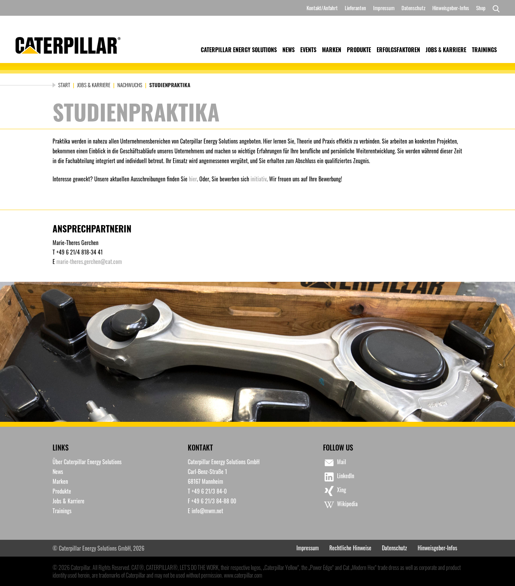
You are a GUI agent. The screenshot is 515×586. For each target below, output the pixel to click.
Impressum (383, 8)
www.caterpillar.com (243, 575)
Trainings (484, 50)
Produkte (359, 50)
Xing (341, 490)
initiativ (258, 179)
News (288, 50)
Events (308, 50)
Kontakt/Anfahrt (322, 8)
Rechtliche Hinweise (350, 548)
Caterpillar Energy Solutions (239, 50)
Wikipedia (347, 504)
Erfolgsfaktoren (398, 50)
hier (193, 179)
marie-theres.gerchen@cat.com (89, 261)
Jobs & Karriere (446, 50)
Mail (341, 462)
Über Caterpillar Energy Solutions (87, 462)
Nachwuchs (129, 85)
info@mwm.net (207, 511)
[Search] (494, 8)
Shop (481, 8)
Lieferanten (355, 8)
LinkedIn (345, 476)
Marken (331, 50)
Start (64, 85)
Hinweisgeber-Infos (450, 8)
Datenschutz (413, 8)
